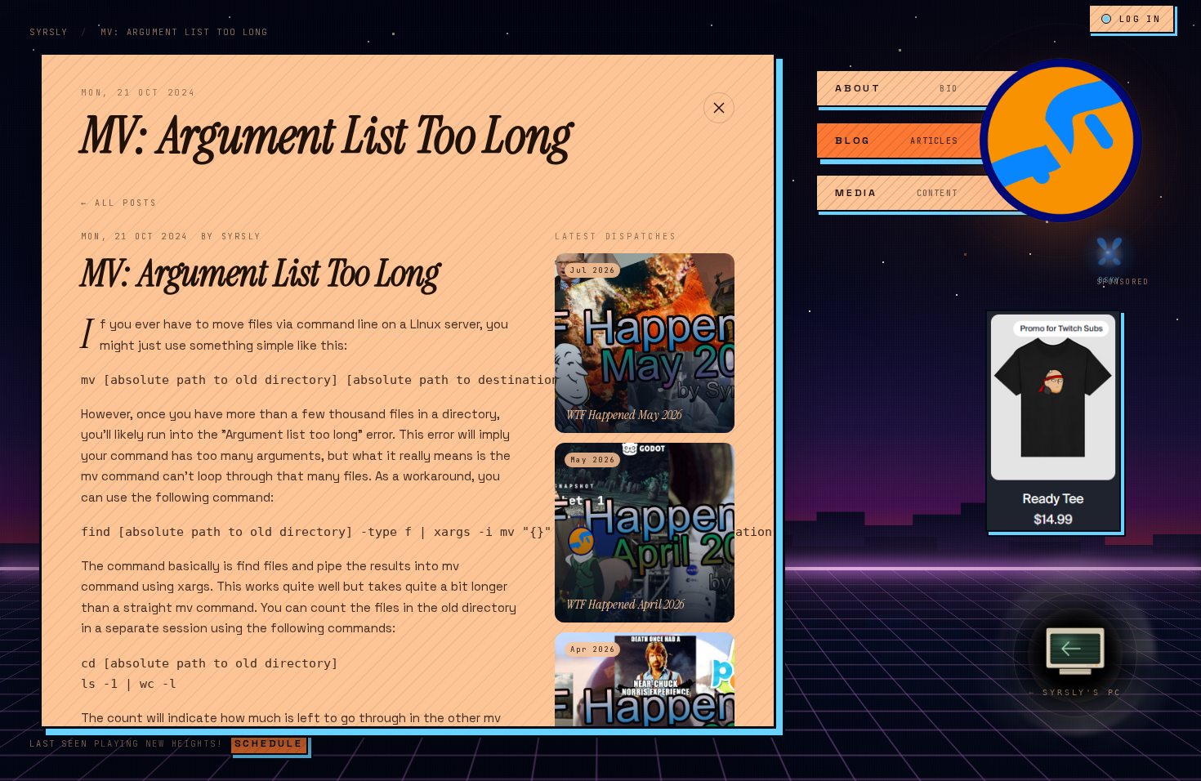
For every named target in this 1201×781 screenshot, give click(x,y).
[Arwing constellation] (865, 453)
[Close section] (718, 107)
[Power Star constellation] (228, 47)
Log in (1139, 19)
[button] (1060, 140)
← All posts (119, 203)
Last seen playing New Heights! (126, 743)
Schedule (268, 743)
